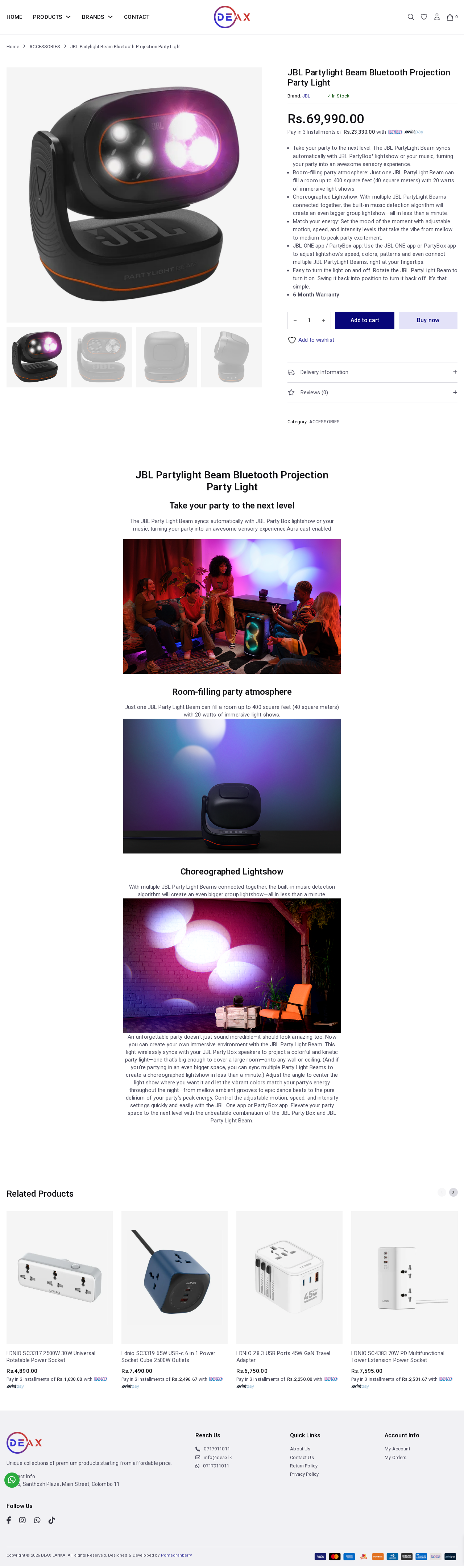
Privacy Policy (304, 1474)
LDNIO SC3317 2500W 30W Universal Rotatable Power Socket (51, 1357)
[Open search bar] (411, 17)
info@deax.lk (218, 1457)
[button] (372, 372)
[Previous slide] (442, 1192)
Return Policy (304, 1466)
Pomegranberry (176, 1555)
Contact (136, 17)
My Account (397, 1448)
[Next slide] (453, 1192)
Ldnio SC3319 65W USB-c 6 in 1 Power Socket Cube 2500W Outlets (168, 1357)
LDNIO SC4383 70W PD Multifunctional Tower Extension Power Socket (397, 1357)
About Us (300, 1448)
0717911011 (216, 1448)
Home (14, 17)
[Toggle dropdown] (68, 17)
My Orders (395, 1457)
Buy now (428, 320)
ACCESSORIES (44, 46)
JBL (306, 96)
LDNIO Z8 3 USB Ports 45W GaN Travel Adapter (283, 1357)
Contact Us (302, 1457)
